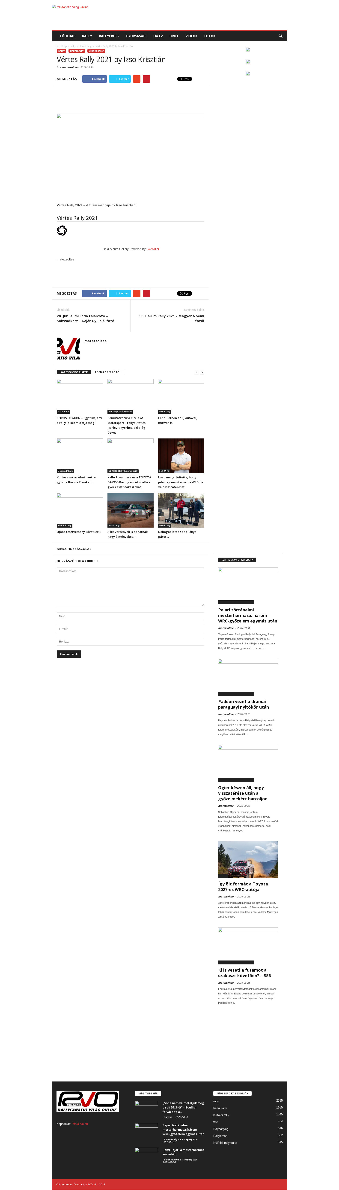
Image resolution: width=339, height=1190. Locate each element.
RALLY (87, 36)
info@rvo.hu (80, 1124)
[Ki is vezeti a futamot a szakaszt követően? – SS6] (248, 945)
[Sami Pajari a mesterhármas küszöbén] (146, 1156)
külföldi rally (64, 525)
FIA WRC (164, 471)
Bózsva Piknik (65, 471)
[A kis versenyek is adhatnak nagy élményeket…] (130, 510)
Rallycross (220, 1136)
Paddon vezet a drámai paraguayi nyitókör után (243, 704)
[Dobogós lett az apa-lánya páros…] (181, 510)
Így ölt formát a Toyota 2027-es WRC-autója (243, 886)
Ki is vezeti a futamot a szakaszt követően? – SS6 (244, 972)
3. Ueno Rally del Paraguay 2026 (236, 602)
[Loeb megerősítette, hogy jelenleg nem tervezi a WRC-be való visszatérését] (181, 455)
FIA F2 (158, 36)
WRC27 (223, 876)
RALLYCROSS (109, 36)
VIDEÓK (191, 36)
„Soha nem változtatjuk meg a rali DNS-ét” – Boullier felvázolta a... (183, 1107)
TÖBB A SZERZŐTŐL (108, 372)
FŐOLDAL (67, 36)
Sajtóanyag (220, 1129)
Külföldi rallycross (225, 1143)
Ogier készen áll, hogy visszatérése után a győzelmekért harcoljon (243, 793)
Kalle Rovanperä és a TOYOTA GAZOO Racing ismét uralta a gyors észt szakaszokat (129, 482)
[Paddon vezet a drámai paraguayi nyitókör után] (248, 677)
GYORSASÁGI (136, 36)
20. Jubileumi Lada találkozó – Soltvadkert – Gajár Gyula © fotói (86, 318)
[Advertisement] (203, 15)
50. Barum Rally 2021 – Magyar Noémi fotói (171, 318)
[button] (280, 36)
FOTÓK (209, 36)
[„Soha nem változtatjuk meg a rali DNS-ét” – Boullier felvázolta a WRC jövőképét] (146, 1109)
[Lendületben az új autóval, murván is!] (181, 396)
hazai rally (76, 50)
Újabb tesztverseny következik (79, 532)
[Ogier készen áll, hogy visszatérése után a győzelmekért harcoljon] (248, 763)
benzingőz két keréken (120, 412)
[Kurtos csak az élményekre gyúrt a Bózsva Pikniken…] (80, 455)
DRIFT (174, 36)
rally (61, 50)
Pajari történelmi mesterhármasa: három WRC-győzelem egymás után (247, 615)
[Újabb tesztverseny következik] (80, 510)
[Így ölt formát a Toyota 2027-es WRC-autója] (248, 859)
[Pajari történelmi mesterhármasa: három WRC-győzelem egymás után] (248, 585)
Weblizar (153, 249)
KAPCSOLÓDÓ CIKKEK (74, 372)
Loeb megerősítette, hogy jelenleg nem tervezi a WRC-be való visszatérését (180, 482)
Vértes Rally (96, 50)
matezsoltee (69, 67)
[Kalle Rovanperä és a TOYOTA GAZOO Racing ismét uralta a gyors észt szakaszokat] (130, 455)
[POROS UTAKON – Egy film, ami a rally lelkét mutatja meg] (80, 396)
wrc (215, 1122)
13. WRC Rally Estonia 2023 (123, 471)
